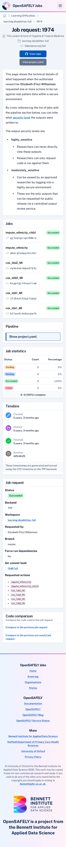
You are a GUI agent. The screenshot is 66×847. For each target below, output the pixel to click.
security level (21, 117)
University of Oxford (33, 751)
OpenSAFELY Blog (33, 715)
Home (33, 670)
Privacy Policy (33, 756)
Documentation (33, 703)
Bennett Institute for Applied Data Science (33, 736)
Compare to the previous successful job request (28, 637)
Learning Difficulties (23, 15)
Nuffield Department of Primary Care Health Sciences (33, 744)
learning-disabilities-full (18, 21)
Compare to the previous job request (27, 627)
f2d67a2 (13, 568)
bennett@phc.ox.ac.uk (33, 783)
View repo (35, 53)
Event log (33, 676)
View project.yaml (33, 62)
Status (33, 687)
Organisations (33, 682)
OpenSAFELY (33, 709)
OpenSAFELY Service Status (33, 720)
